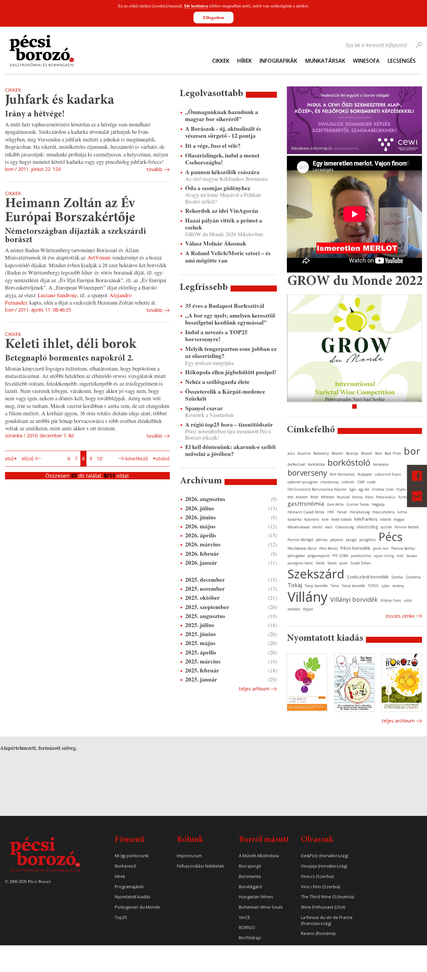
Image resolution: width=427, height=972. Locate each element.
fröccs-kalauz (386, 497)
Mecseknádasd (299, 527)
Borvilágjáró (250, 887)
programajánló (319, 555)
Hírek (244, 60)
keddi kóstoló (341, 519)
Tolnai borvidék (353, 585)
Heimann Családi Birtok (306, 512)
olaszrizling (367, 527)
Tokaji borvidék (316, 585)
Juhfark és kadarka (59, 100)
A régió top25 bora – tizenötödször (229, 424)
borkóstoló (349, 462)
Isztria (402, 512)
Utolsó (163, 458)
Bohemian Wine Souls (261, 907)
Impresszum (189, 856)
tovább (154, 169)
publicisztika (361, 555)
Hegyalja (378, 504)
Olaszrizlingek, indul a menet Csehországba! (222, 159)
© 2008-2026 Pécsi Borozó (28, 881)
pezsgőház (367, 539)
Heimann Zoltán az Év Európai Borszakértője (70, 211)
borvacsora (381, 464)
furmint (404, 497)
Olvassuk (317, 840)
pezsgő (351, 539)
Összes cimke (400, 616)
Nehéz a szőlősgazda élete (217, 381)
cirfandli (348, 482)
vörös (408, 600)
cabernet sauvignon (303, 482)
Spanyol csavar (204, 408)
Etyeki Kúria (405, 489)
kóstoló (385, 519)
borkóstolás (316, 464)
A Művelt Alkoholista (259, 856)
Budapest (365, 474)
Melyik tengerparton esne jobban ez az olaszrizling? (231, 352)
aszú (291, 453)
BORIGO (247, 927)
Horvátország (360, 512)
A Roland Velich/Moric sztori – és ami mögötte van (228, 257)
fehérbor (327, 497)
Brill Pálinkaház (342, 474)
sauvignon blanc (300, 563)
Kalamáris (311, 519)
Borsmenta (250, 876)
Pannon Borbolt (407, 527)
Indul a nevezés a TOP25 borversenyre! (216, 336)
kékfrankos (366, 519)
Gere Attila (335, 504)
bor (412, 451)
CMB (360, 482)
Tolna (335, 585)
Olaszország (344, 527)
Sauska (411, 555)
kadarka (295, 519)
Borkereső (125, 866)
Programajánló (129, 887)
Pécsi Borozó (328, 548)
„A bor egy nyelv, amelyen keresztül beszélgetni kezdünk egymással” (230, 319)
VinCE (244, 917)
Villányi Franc (390, 600)
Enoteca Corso (383, 489)
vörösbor (294, 609)
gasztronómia (306, 503)
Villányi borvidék (354, 599)
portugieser (296, 555)
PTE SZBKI (340, 555)
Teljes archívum (398, 720)
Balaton (337, 453)
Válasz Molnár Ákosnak (215, 243)
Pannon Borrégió (300, 539)
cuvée (371, 482)
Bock (378, 453)
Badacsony (321, 453)
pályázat (336, 539)
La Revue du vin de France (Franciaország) (327, 920)
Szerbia (397, 577)
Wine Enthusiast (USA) (323, 907)
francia (357, 497)
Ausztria (304, 453)
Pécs (391, 536)
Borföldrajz (250, 938)
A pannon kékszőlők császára (222, 171)
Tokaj (295, 585)
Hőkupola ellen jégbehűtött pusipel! (230, 372)
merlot (317, 527)
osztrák (386, 527)
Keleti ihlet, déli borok (70, 345)
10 (99, 458)
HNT (330, 512)
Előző (28, 458)
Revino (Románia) (318, 933)
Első (9, 458)
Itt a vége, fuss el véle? (213, 145)
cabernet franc (388, 474)
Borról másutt (264, 840)
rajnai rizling (384, 555)
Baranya (352, 453)
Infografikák (278, 60)
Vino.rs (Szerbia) (317, 876)
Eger (352, 489)
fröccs (369, 497)
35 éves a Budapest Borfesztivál (224, 305)
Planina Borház (403, 548)
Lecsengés (402, 60)
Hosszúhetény (383, 512)
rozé (400, 555)
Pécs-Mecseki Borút (302, 548)
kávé (325, 519)
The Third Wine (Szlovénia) (327, 897)
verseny (398, 585)
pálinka (322, 539)
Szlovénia (413, 577)
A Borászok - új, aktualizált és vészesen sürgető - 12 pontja (223, 132)
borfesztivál (296, 464)
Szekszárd (316, 573)
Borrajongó (250, 866)
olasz (329, 527)
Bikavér (366, 453)
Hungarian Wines (256, 897)
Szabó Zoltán (360, 563)
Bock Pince (393, 453)
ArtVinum (98, 257)
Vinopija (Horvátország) (324, 866)
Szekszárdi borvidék (368, 577)
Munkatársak (325, 60)
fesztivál (343, 497)
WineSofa (366, 60)
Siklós (320, 563)
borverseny (307, 472)
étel (290, 497)
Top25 (121, 917)
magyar (399, 519)
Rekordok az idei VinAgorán (221, 210)
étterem (302, 497)
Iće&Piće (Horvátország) (324, 856)
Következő (136, 458)
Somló (332, 563)
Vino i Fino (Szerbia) (320, 887)
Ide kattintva (196, 5)
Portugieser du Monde (137, 907)
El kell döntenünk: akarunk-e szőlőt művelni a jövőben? (230, 450)
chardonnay (330, 482)
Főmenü (129, 840)
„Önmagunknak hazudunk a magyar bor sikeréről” (221, 115)
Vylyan (308, 609)
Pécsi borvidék (355, 548)
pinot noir (381, 548)
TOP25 (373, 585)
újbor (385, 585)
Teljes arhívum (254, 688)
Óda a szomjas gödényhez (217, 187)
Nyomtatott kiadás (132, 897)
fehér (315, 497)
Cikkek (221, 60)
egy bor (364, 489)
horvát (342, 512)
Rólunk (190, 840)
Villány (308, 596)
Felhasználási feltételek (200, 866)
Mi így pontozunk (132, 856)
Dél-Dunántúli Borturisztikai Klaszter (317, 489)
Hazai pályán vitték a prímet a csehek (223, 224)
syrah (343, 563)
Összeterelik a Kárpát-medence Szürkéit (225, 395)
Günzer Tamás (357, 504)
